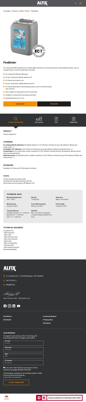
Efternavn (8, 347)
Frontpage (6, 11)
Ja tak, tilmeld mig (16, 382)
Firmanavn (8, 360)
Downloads (7, 320)
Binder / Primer (25, 11)
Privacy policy (48, 320)
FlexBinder (34, 11)
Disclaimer (47, 323)
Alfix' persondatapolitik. (15, 377)
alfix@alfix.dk (10, 285)
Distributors (7, 316)
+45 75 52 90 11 (11, 280)
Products (15, 11)
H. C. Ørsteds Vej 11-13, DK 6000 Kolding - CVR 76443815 (24, 276)
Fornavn (7, 341)
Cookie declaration (49, 316)
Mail (6, 354)
